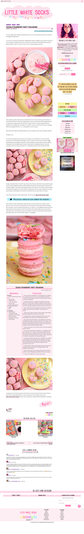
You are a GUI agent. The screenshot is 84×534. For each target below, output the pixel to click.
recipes (13, 24)
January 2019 (67, 131)
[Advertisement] (67, 184)
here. (52, 31)
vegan (18, 24)
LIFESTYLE (62, 107)
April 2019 (67, 125)
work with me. (67, 56)
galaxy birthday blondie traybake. (42, 195)
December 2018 (68, 133)
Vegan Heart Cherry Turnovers (13, 436)
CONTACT (46, 512)
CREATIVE (67, 116)
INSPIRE (67, 104)
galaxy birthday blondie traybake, (12, 396)
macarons (8, 24)
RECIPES (72, 113)
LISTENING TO (9, 409)
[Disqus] (29, 467)
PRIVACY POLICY (46, 519)
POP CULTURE (67, 110)
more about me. (67, 55)
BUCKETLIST (46, 513)
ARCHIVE (46, 516)
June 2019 (68, 123)
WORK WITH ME (46, 515)
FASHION (62, 113)
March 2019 (67, 127)
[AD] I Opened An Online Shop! (67, 152)
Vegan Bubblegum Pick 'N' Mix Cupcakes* (45, 436)
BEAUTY (72, 107)
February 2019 (68, 129)
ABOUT (46, 510)
